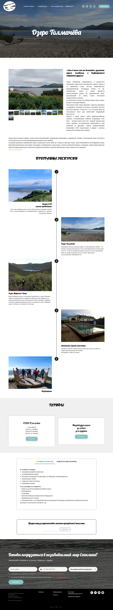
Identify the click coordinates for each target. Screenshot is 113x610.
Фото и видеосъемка (57, 6)
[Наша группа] (83, 6)
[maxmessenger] (90, 6)
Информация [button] (69, 6)
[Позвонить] (91, 593)
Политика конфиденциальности (75, 593)
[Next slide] (59, 89)
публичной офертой (58, 574)
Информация (57, 592)
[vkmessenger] (94, 6)
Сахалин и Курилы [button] (28, 6)
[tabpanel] (56, 486)
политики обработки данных (43, 574)
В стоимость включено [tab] (44, 461)
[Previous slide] (11, 89)
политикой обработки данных (60, 577)
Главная (41, 592)
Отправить (16, 582)
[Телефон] (87, 6)
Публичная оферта (74, 596)
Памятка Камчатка (15, 150)
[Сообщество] (95, 593)
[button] (81, 437)
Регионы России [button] (42, 6)
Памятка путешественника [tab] (67, 461)
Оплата (55, 595)
